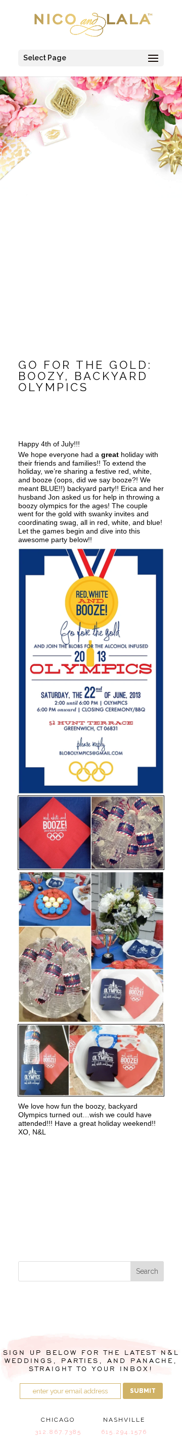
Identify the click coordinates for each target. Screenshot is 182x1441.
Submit (143, 1390)
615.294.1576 (124, 1431)
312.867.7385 (58, 1431)
